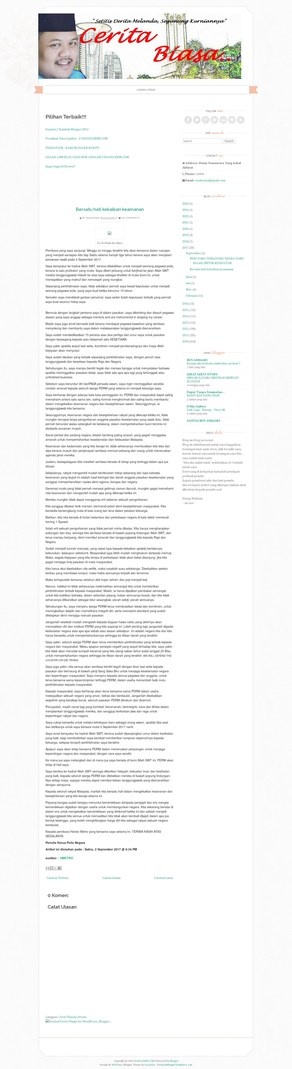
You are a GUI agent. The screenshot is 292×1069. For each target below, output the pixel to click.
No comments (130, 218)
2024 (185, 210)
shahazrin (92, 218)
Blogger (174, 1060)
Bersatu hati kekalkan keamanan (110, 209)
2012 (185, 329)
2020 (185, 229)
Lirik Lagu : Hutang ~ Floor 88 (206, 410)
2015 (185, 310)
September (193, 253)
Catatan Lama (163, 878)
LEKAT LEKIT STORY (202, 374)
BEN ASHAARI (197, 360)
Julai (189, 277)
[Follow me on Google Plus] (205, 120)
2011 (185, 335)
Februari (191, 296)
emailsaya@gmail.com (210, 180)
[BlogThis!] (51, 868)
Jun (188, 283)
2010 (185, 341)
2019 (185, 235)
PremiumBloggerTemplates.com (174, 1064)
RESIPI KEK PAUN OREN (203, 395)
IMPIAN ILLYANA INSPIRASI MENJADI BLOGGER (213, 379)
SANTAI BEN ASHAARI (203, 420)
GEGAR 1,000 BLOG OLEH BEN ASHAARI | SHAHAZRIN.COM (87, 157)
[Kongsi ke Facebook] (60, 868)
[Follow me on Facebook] (188, 120)
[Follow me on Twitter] (197, 120)
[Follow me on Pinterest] (214, 120)
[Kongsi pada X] (55, 868)
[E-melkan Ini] (47, 868)
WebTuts (117, 1064)
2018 (185, 241)
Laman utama (146, 89)
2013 (185, 322)
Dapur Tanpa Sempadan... (206, 392)
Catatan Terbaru (57, 878)
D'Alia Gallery (196, 406)
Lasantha (150, 1064)
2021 (185, 222)
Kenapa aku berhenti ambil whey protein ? (213, 363)
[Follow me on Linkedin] (223, 120)
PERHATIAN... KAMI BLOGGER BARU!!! (72, 148)
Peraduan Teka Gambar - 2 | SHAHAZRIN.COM (77, 138)
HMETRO (66, 858)
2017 (185, 247)
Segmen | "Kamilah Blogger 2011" (67, 129)
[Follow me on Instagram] (232, 120)
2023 (185, 216)
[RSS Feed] (241, 120)
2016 (185, 303)
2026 (185, 203)
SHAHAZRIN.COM (144, 1060)
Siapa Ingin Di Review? (60, 166)
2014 (185, 316)
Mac (189, 289)
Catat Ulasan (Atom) (72, 1017)
